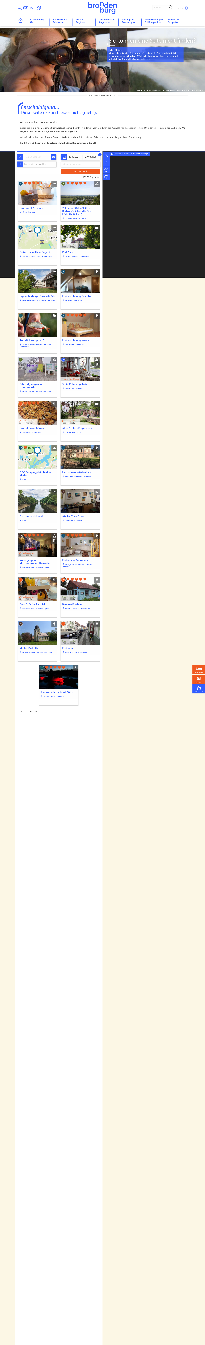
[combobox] (36, 157)
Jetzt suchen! (80, 171)
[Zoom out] (106, 162)
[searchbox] (37, 157)
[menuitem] (179, 8)
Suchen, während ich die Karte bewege (131, 154)
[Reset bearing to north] (106, 169)
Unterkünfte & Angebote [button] (107, 21)
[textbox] (34, 164)
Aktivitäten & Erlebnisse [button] (60, 21)
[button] (198, 679)
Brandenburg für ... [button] (37, 21)
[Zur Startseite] (22, 22)
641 (32, 712)
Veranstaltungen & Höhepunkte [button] (154, 21)
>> (36, 712)
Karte (33, 8)
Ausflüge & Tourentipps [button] (128, 21)
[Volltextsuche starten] (170, 7)
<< (20, 712)
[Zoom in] (106, 155)
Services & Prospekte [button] (173, 21)
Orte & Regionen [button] (81, 21)
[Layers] (106, 176)
